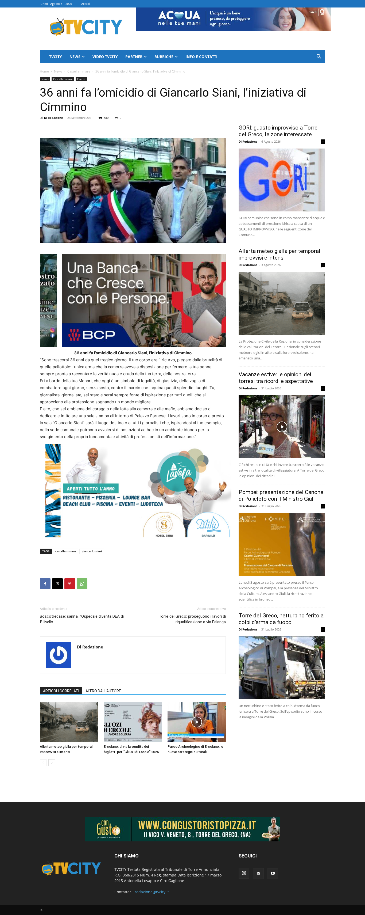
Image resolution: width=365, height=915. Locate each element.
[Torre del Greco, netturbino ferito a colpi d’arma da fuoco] (282, 667)
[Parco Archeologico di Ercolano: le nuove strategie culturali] (197, 722)
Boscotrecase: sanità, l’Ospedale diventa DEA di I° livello (82, 619)
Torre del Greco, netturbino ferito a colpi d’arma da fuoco (281, 618)
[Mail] (258, 873)
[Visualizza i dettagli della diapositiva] (138, 490)
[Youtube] (272, 873)
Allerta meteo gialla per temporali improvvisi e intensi (280, 254)
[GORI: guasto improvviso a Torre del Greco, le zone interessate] (282, 180)
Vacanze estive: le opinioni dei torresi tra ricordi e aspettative (276, 377)
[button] (318, 57)
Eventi (81, 79)
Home (44, 71)
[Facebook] (45, 583)
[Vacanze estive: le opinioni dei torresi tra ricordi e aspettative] (282, 426)
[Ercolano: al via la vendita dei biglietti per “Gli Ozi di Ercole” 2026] (133, 722)
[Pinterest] (69, 583)
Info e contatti (201, 56)
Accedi (85, 4)
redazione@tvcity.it (152, 891)
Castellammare (78, 71)
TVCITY (55, 56)
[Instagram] (244, 873)
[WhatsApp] (82, 583)
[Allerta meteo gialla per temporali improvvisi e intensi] (69, 722)
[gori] (161, 300)
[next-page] (51, 762)
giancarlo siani (92, 551)
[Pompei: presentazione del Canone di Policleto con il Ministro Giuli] (282, 544)
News (74, 56)
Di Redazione (53, 118)
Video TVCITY (105, 56)
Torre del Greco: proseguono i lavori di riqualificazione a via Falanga (192, 619)
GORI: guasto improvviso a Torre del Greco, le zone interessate (278, 131)
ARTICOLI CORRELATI (61, 691)
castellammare (65, 551)
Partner (133, 56)
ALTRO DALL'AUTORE (103, 691)
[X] (57, 583)
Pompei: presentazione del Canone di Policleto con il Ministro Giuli (281, 495)
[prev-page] (43, 762)
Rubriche (163, 56)
